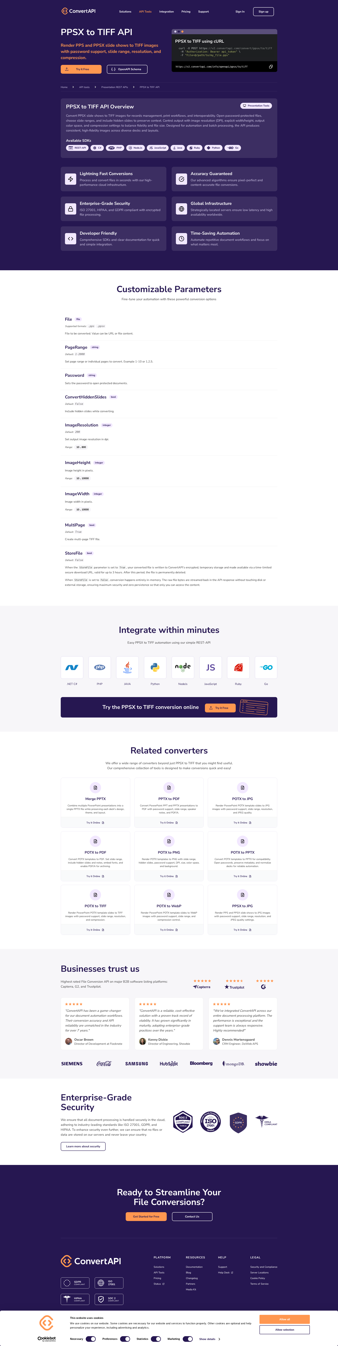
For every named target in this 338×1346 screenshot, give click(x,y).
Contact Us (192, 1217)
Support (203, 12)
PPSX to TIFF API (149, 87)
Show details (207, 1339)
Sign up (263, 12)
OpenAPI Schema (129, 69)
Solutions (125, 12)
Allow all (284, 1319)
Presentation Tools (258, 105)
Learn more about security (83, 1146)
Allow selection (284, 1329)
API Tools (145, 12)
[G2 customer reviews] (266, 985)
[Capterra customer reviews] (203, 985)
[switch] (125, 1339)
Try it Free (82, 69)
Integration (166, 12)
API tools (84, 87)
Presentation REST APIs (114, 87)
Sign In (240, 12)
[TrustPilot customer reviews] (235, 985)
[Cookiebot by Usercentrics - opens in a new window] (46, 1339)
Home (64, 87)
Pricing (185, 12)
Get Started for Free (146, 1217)
